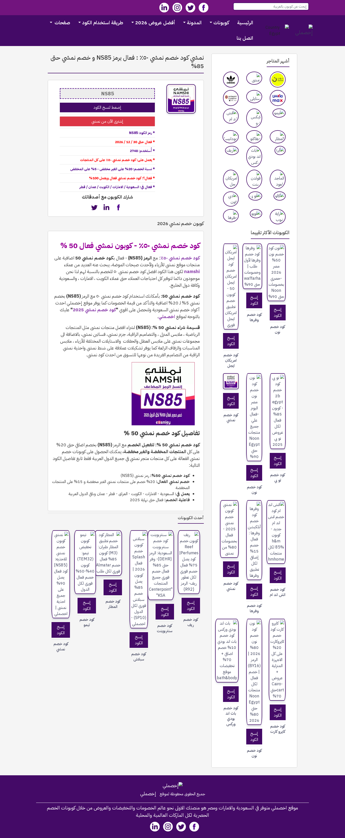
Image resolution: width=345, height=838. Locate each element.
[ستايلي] (254, 96)
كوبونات (221, 22)
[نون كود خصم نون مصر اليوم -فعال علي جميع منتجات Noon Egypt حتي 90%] (254, 417)
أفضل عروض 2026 (155, 22)
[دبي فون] (231, 199)
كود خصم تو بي (277, 477)
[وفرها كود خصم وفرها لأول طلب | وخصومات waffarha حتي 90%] (252, 266)
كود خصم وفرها (254, 317)
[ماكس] (278, 98)
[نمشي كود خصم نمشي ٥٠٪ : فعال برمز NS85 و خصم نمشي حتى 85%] (231, 381)
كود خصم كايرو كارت (277, 729)
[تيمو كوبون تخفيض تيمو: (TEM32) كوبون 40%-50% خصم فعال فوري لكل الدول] (85, 562)
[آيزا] (280, 150)
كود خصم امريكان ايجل (231, 360)
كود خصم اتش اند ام (277, 592)
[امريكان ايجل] (231, 179)
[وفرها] (231, 215)
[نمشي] (254, 78)
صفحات (61, 22)
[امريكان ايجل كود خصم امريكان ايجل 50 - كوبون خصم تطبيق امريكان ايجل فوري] (231, 286)
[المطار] (278, 136)
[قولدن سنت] (254, 179)
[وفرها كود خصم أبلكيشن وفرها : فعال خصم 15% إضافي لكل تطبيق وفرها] (254, 540)
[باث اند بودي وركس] (254, 156)
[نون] (278, 79)
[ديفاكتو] (254, 136)
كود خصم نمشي (231, 417)
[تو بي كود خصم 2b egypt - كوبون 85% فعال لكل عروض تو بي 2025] (278, 411)
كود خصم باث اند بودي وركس (231, 715)
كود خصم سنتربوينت (165, 628)
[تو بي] (255, 196)
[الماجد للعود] (278, 179)
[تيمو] (279, 113)
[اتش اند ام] (231, 116)
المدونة (194, 22)
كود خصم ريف (190, 622)
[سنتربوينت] (231, 98)
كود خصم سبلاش (138, 656)
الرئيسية (245, 22)
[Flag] (274, 30)
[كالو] (280, 196)
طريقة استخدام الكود (102, 22)
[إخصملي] (302, 30)
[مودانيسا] (231, 136)
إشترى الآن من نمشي (107, 121)
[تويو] (256, 213)
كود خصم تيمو (87, 622)
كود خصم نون (277, 329)
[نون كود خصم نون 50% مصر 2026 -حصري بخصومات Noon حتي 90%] (276, 272)
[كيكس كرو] (254, 118)
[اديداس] (231, 79)
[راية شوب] (278, 216)
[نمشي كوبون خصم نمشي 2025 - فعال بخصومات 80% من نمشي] (229, 529)
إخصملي (148, 793)
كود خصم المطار (113, 604)
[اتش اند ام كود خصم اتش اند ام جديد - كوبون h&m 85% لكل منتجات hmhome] (276, 532)
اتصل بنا (245, 38)
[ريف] (232, 150)
